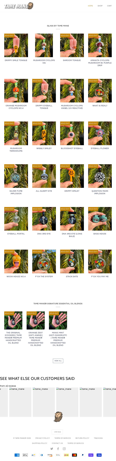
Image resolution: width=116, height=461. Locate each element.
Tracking (98, 438)
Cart (109, 6)
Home (90, 6)
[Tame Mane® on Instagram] (64, 449)
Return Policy (82, 438)
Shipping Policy (39, 443)
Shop (100, 6)
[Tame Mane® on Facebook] (58, 449)
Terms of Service (62, 438)
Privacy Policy (43, 438)
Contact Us (57, 443)
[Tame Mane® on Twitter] (51, 449)
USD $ (56, 432)
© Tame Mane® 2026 (22, 438)
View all (58, 361)
